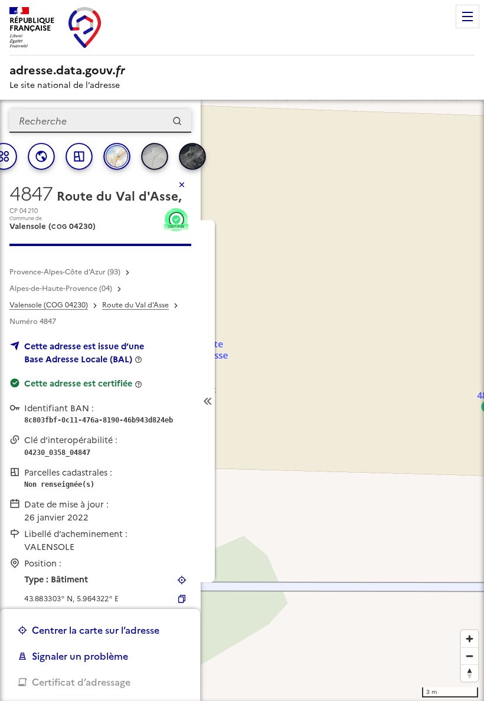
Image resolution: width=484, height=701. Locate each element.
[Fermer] (181, 184)
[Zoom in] (469, 638)
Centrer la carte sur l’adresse (95, 630)
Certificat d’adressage (81, 682)
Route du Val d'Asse (135, 305)
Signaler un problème (80, 656)
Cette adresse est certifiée (78, 383)
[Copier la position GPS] (181, 598)
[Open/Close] (208, 401)
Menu (467, 16)
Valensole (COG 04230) (48, 305)
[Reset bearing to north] (469, 673)
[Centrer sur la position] (181, 580)
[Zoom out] (469, 655)
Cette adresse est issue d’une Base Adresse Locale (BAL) (84, 353)
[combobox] (100, 121)
